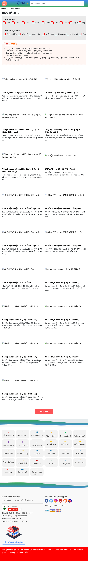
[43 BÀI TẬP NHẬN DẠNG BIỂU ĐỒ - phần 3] (65, 195)
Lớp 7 (66, 22)
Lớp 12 (18, 22)
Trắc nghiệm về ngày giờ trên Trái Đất (19, 92)
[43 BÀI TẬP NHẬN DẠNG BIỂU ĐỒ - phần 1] (65, 232)
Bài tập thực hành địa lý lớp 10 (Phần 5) (62, 319)
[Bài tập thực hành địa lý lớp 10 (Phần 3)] (65, 343)
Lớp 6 (75, 22)
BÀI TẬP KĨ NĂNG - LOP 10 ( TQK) (60, 169)
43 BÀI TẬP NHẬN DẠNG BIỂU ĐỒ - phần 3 (64, 208)
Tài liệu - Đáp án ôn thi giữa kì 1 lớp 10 (61, 92)
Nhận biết (49, 34)
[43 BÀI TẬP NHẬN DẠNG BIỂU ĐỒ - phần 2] (22, 232)
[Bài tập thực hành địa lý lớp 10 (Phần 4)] (22, 343)
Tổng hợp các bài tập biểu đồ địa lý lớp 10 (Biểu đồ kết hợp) (20, 130)
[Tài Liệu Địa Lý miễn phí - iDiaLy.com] (22, 3)
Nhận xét (62, 34)
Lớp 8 (57, 22)
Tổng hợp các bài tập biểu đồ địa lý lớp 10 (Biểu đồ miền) (63, 130)
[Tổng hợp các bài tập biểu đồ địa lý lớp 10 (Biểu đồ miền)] (65, 116)
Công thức (36, 34)
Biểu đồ (24, 34)
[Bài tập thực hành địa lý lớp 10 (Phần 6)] (22, 306)
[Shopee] (65, 501)
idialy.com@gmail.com (17, 516)
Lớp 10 (38, 22)
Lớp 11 (28, 22)
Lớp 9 (48, 22)
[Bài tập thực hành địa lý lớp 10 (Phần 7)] (65, 269)
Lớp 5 (84, 22)
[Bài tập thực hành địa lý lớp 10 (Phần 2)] (22, 380)
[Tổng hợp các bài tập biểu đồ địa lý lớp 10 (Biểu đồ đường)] (22, 155)
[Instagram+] (56, 501)
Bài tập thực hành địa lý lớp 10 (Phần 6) (19, 319)
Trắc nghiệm (11, 34)
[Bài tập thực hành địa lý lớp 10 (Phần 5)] (65, 306)
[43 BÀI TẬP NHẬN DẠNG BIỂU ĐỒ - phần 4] (22, 195)
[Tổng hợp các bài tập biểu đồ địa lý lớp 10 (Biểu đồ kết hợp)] (22, 116)
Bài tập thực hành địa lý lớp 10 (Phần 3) (62, 357)
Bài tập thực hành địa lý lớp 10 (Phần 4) (19, 357)
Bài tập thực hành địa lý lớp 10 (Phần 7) (62, 282)
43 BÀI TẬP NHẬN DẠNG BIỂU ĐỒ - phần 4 (21, 208)
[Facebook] (46, 501)
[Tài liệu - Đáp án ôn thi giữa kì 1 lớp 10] (65, 79)
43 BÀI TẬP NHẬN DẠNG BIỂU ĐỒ (17, 282)
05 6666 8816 (15, 518)
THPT (9, 22)
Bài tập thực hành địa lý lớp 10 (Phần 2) (19, 394)
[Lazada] (70, 501)
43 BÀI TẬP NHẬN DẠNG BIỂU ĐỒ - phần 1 (63, 245)
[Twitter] (51, 501)
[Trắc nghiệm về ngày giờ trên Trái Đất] (22, 79)
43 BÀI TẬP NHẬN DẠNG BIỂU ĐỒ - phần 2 (21, 245)
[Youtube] (60, 501)
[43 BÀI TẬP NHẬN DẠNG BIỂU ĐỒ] (22, 269)
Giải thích (74, 34)
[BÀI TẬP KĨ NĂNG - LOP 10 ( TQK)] (65, 155)
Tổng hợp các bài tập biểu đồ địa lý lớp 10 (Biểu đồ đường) (20, 170)
